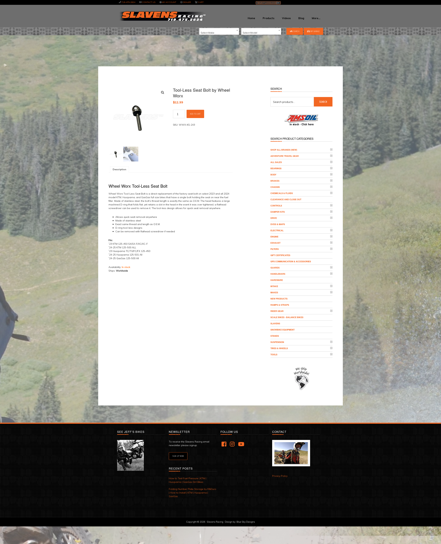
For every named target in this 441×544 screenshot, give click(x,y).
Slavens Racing (162, 16)
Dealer (187, 2)
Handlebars (277, 273)
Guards (275, 267)
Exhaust (275, 242)
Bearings (275, 168)
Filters (274, 249)
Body (273, 174)
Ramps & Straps (279, 304)
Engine (274, 236)
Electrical (277, 230)
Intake (274, 286)
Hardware (276, 280)
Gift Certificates (280, 255)
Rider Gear (277, 311)
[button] (163, 92)
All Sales (276, 162)
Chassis (275, 187)
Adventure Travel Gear (284, 155)
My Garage (315, 31)
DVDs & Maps (277, 224)
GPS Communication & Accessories (290, 261)
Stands (274, 335)
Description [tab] (119, 169)
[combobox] (219, 31)
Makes (274, 292)
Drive (273, 218)
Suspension (277, 342)
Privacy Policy (280, 475)
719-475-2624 (128, 2)
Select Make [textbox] (207, 32)
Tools (273, 354)
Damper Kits (277, 211)
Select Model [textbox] (250, 32)
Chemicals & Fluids (281, 193)
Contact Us (148, 2)
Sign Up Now (178, 456)
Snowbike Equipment (282, 329)
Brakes (274, 180)
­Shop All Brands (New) (283, 149)
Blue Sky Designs (246, 521)
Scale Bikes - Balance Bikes (286, 317)
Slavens (275, 323)
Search (296, 31)
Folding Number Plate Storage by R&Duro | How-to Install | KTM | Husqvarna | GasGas (192, 492)
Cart (201, 2)
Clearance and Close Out (285, 199)
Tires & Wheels (279, 348)
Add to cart (195, 113)
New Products (279, 298)
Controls (276, 205)
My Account (169, 2)
